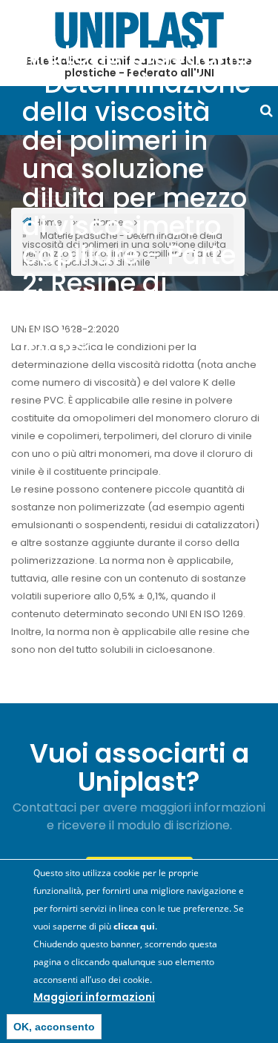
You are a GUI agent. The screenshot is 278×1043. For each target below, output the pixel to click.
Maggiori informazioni (94, 997)
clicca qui (134, 926)
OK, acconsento (54, 1027)
